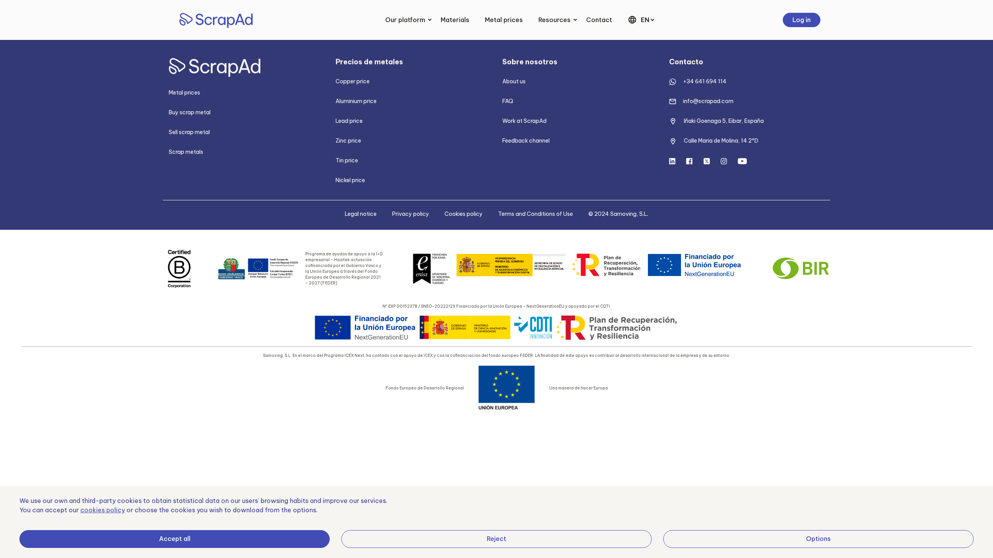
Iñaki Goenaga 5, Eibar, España (724, 120)
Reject (496, 538)
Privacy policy (410, 213)
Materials (455, 20)
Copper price (353, 81)
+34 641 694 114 (705, 81)
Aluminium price (356, 101)
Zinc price (348, 140)
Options (818, 538)
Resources (554, 20)
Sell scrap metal (189, 132)
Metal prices (504, 20)
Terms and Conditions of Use (535, 213)
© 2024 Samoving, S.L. (618, 213)
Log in (801, 20)
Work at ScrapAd (524, 120)
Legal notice (361, 213)
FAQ (507, 101)
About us (514, 81)
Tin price (347, 160)
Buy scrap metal (190, 112)
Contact (599, 20)
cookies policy (102, 510)
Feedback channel (526, 140)
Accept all (174, 538)
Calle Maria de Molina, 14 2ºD (721, 140)
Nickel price (350, 180)
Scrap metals (186, 151)
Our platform (405, 20)
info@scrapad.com (708, 101)
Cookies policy (464, 213)
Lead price (349, 120)
